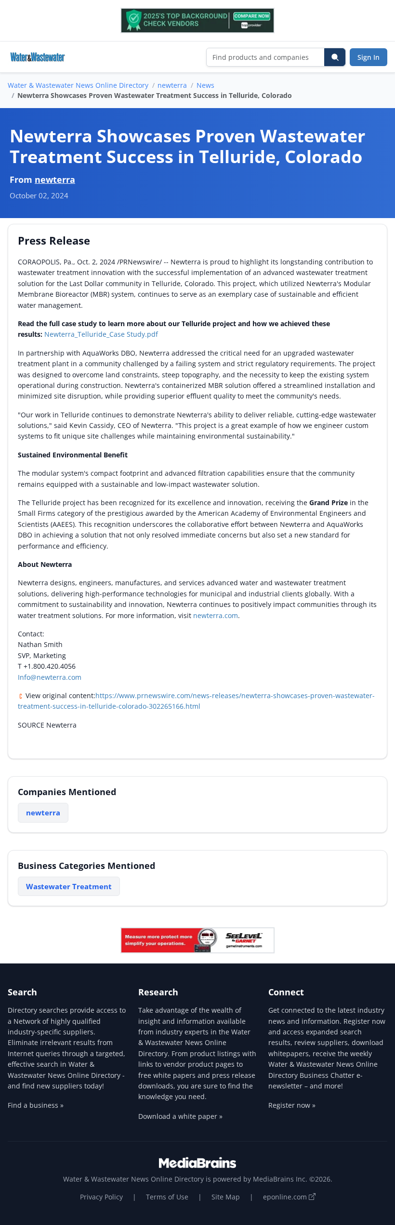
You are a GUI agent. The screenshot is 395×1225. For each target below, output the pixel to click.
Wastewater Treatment (69, 886)
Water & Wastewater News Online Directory (78, 85)
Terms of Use (167, 1196)
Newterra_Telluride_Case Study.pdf (101, 334)
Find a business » (36, 1105)
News (205, 85)
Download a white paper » (180, 1116)
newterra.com (215, 615)
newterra (172, 85)
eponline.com (286, 1196)
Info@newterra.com (49, 677)
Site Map (225, 1196)
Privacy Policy (101, 1196)
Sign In (368, 57)
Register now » (292, 1105)
